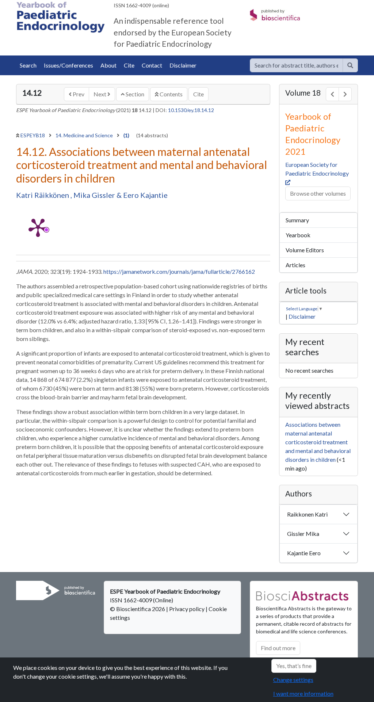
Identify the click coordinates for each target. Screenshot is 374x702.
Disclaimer (182, 65)
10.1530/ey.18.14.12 (191, 110)
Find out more (278, 647)
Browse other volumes (318, 193)
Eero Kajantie (145, 195)
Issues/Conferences (68, 65)
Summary (297, 219)
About (108, 65)
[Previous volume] (332, 94)
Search (28, 65)
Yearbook (298, 234)
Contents (171, 94)
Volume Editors (305, 249)
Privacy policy (187, 608)
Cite (129, 65)
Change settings (293, 679)
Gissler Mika (303, 533)
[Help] (350, 65)
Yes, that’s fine (294, 665)
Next (100, 94)
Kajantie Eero (304, 552)
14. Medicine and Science (85, 135)
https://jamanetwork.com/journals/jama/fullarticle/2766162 (179, 271)
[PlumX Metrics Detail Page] (38, 227)
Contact (152, 65)
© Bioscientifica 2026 (138, 608)
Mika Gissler (95, 195)
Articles (295, 264)
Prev (78, 94)
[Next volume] (345, 94)
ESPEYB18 (33, 135)
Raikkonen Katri (307, 514)
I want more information (303, 693)
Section (134, 94)
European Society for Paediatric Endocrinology (317, 169)
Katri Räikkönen (43, 195)
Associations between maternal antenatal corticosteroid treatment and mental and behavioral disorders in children (318, 442)
